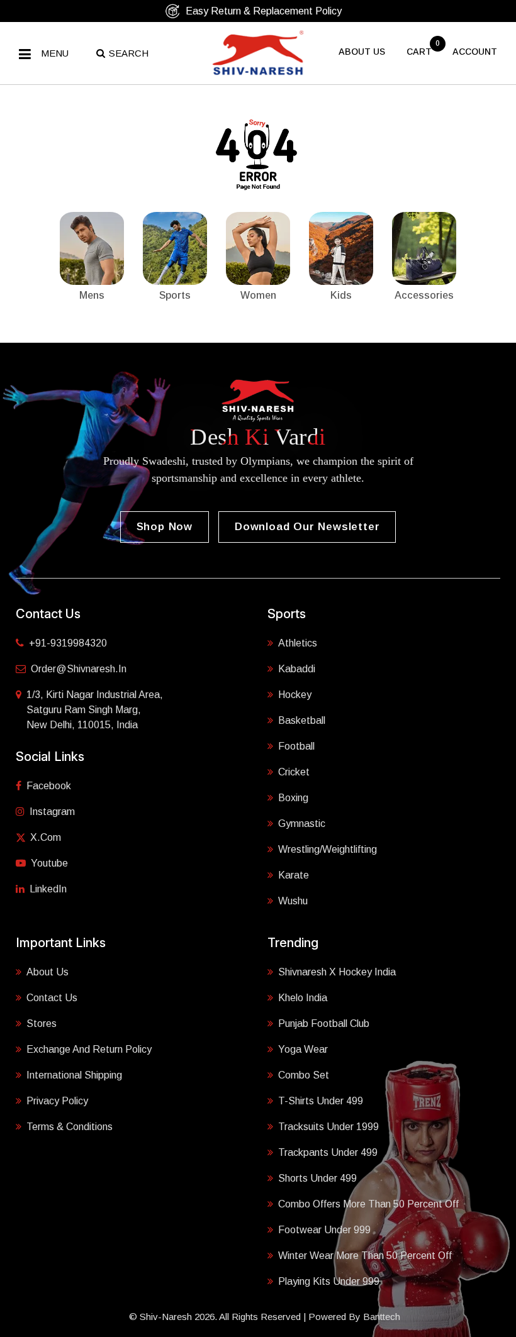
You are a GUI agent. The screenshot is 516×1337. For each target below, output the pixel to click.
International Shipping (74, 1075)
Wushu (293, 901)
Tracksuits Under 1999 (328, 1126)
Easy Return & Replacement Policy (264, 11)
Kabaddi (296, 668)
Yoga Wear (303, 1049)
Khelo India (302, 997)
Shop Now (165, 527)
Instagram (52, 811)
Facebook (48, 785)
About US (362, 52)
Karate (293, 875)
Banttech (381, 1316)
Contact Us (51, 997)
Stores (41, 1023)
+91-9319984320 (68, 643)
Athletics (297, 643)
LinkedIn (48, 889)
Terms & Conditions (69, 1126)
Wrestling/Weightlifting (327, 849)
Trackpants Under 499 (328, 1152)
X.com (45, 837)
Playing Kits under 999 (328, 1281)
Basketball (301, 720)
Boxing (293, 797)
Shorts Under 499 (317, 1178)
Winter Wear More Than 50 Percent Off (365, 1255)
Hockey (294, 694)
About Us (47, 972)
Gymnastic (301, 823)
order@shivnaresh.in (78, 668)
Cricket (294, 772)
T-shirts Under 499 (320, 1101)
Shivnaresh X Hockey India (337, 972)
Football (296, 746)
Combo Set (303, 1075)
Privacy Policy (57, 1101)
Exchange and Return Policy (89, 1049)
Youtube (49, 863)
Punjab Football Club (323, 1023)
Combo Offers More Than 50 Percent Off (368, 1204)
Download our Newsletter (307, 527)
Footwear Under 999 (324, 1229)
